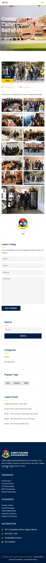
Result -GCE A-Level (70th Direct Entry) (18, 409)
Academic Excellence (9, 513)
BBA (7, 383)
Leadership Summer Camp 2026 (15, 404)
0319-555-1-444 (11, 534)
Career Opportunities (9, 511)
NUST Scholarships (8, 489)
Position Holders (7, 505)
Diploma (17, 383)
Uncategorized (9, 87)
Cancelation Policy (30, 559)
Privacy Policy (38, 557)
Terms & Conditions (16, 559)
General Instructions (9, 492)
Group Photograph (8, 508)
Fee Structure (6, 481)
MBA (26, 383)
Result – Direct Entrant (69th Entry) (16, 424)
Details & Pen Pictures (9, 516)
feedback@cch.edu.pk (13, 538)
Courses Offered (7, 484)
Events (6, 357)
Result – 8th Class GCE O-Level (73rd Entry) (19, 419)
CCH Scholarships (8, 486)
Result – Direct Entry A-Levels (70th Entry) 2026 (21, 414)
